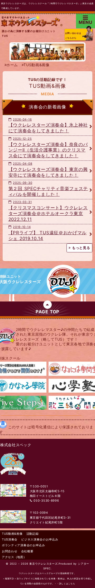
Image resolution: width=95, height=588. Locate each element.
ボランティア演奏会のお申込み (23, 545)
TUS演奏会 (9, 539)
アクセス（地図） (14, 557)
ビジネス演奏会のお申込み (39, 539)
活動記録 (32, 533)
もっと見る (80, 248)
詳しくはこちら (67, 583)
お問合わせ (9, 551)
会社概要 (27, 551)
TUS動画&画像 (12, 533)
